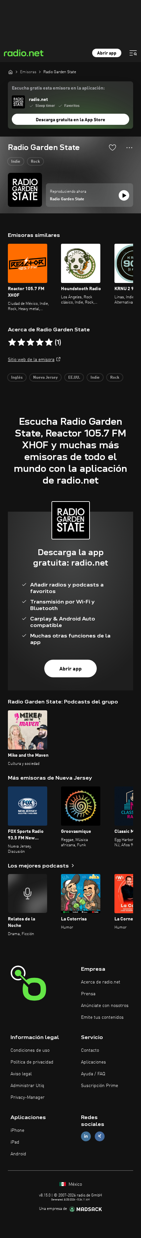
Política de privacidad (31, 1062)
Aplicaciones (93, 1062)
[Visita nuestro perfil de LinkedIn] (86, 1136)
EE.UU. (74, 378)
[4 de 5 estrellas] (39, 342)
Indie (15, 162)
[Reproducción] (124, 195)
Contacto (90, 1050)
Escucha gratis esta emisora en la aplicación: (58, 88)
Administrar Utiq (27, 1085)
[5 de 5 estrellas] (48, 342)
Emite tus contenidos (102, 1017)
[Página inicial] (10, 71)
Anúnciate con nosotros (105, 1005)
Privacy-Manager (27, 1097)
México (74, 1184)
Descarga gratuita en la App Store (70, 120)
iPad (14, 1142)
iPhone (17, 1130)
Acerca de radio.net (100, 982)
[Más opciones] (129, 148)
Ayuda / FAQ (93, 1074)
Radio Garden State (67, 199)
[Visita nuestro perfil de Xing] (99, 1136)
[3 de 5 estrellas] (30, 342)
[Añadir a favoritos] (112, 147)
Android (18, 1154)
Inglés (17, 378)
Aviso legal (21, 1074)
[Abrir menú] (133, 53)
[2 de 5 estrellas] (21, 342)
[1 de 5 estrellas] (12, 342)
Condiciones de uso (30, 1050)
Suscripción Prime (99, 1085)
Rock (35, 162)
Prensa (88, 994)
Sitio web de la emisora (31, 359)
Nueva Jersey (45, 378)
